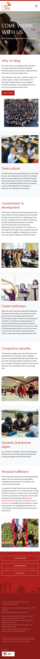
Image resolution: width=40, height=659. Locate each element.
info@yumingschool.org (22, 608)
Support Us (20, 573)
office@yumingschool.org (10, 604)
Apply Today (8, 93)
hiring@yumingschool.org (20, 612)
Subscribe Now (20, 566)
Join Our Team (20, 558)
